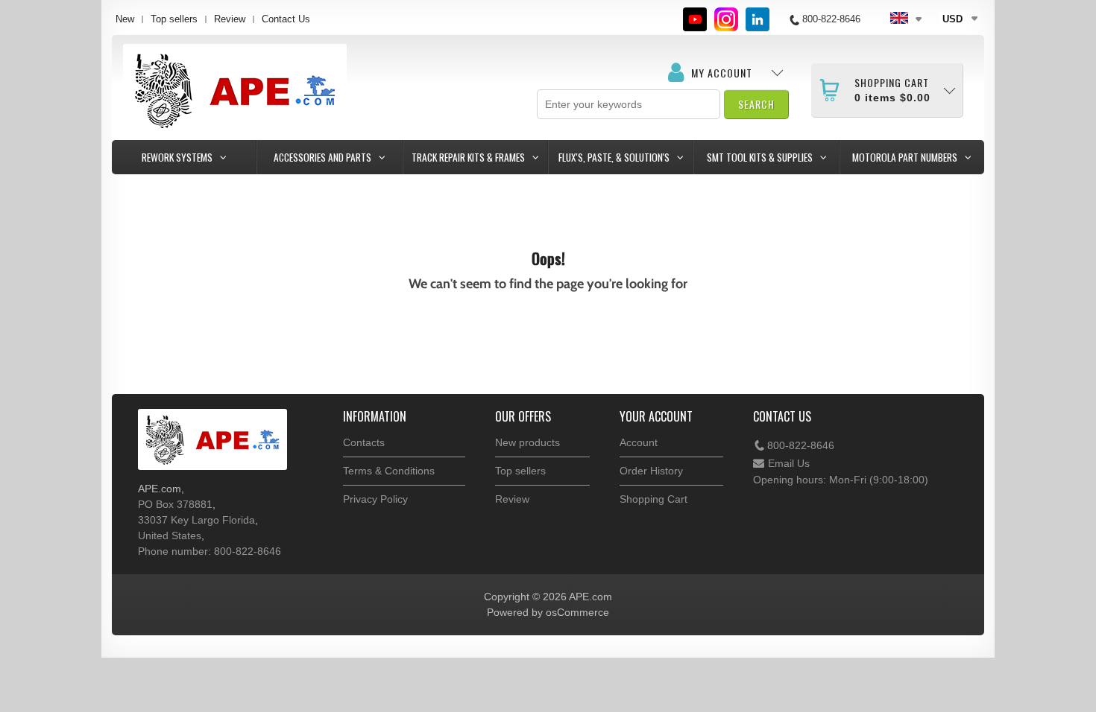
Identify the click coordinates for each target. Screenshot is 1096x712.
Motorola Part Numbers (904, 157)
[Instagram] (726, 19)
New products (527, 442)
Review (229, 19)
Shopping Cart (653, 499)
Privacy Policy (375, 499)
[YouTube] (695, 19)
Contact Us (286, 19)
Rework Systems (177, 157)
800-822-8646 (800, 445)
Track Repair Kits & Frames (468, 157)
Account (639, 442)
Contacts (364, 442)
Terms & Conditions (389, 471)
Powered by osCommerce (548, 612)
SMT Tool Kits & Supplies (760, 157)
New (125, 19)
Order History (651, 471)
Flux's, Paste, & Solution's (614, 157)
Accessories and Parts (322, 157)
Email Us (789, 463)
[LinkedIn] (757, 19)
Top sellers (174, 19)
